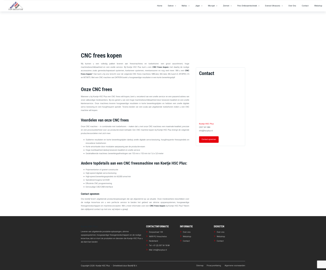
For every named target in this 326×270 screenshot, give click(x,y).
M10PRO (182, 74)
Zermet (226, 6)
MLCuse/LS (173, 74)
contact (97, 209)
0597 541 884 (204, 127)
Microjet (211, 6)
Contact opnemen (209, 139)
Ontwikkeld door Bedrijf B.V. (125, 265)
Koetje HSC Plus (134, 67)
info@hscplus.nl (206, 131)
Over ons (292, 6)
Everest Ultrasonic (272, 6)
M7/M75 (87, 77)
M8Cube (155, 74)
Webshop (318, 6)
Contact (305, 6)
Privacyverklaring (214, 265)
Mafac (184, 6)
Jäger (197, 6)
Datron (171, 6)
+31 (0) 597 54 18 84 (161, 245)
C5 (188, 74)
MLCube (163, 74)
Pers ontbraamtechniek (247, 6)
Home (159, 6)
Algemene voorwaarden (235, 265)
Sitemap (199, 265)
